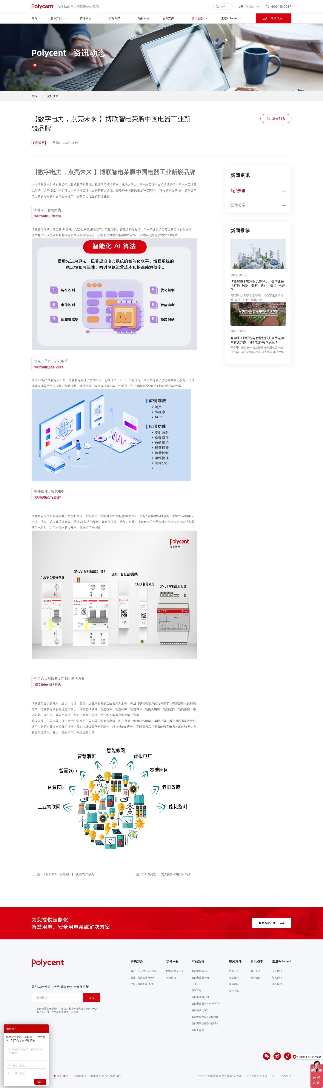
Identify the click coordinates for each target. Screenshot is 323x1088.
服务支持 (169, 18)
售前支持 (234, 970)
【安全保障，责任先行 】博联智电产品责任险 (70, 874)
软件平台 (86, 18)
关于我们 (277, 970)
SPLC (195, 984)
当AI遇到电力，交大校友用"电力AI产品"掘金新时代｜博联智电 (169, 874)
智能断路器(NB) (200, 977)
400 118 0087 (281, 6)
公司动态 (237, 205)
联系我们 (277, 984)
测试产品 (197, 990)
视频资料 (234, 984)
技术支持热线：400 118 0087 (50, 1076)
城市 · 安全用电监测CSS (144, 970)
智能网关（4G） (201, 1010)
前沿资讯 (237, 190)
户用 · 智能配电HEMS (143, 984)
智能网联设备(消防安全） (205, 1023)
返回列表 (278, 118)
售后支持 (234, 977)
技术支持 (285, 1076)
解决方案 (56, 18)
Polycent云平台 (174, 970)
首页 (34, 18)
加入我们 (277, 977)
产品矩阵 (115, 18)
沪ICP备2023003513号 (260, 1076)
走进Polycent (229, 18)
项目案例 (143, 18)
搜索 (222, 6)
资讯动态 (198, 18)
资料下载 (234, 990)
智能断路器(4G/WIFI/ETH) (206, 1003)
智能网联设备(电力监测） (205, 1016)
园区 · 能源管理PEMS (143, 977)
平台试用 (171, 977)
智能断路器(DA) (200, 996)
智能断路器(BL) (200, 970)
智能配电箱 (198, 1030)
